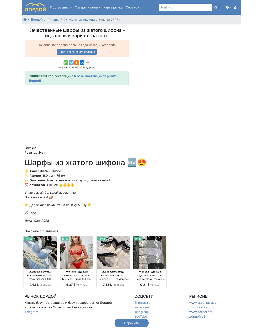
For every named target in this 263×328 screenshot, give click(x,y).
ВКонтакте (142, 302)
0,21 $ (149, 285)
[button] (228, 7)
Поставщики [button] (60, 7)
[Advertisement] (77, 115)
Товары (53, 20)
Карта (113, 7)
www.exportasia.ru (203, 302)
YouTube (140, 316)
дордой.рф (197, 316)
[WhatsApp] (66, 62)
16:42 (28, 238)
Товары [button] (86, 7)
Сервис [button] (131, 7)
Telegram (31, 312)
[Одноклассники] (76, 62)
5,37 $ (76, 285)
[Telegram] (71, 62)
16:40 (138, 238)
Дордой (37, 19)
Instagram (141, 307)
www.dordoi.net (200, 312)
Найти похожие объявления (77, 51)
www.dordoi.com (201, 307)
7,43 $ (40, 285)
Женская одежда (82, 19)
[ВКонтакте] (82, 62)
